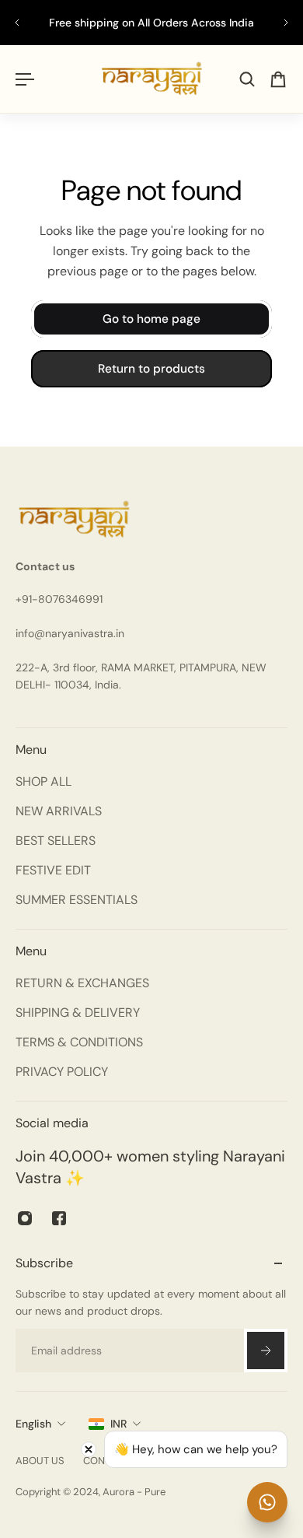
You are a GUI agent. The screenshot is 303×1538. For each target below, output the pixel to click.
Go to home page (151, 319)
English (33, 1424)
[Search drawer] (247, 79)
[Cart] (278, 79)
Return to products (151, 369)
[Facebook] (59, 1218)
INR (118, 1424)
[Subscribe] (265, 1350)
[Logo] (152, 79)
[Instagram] (25, 1218)
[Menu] (24, 79)
